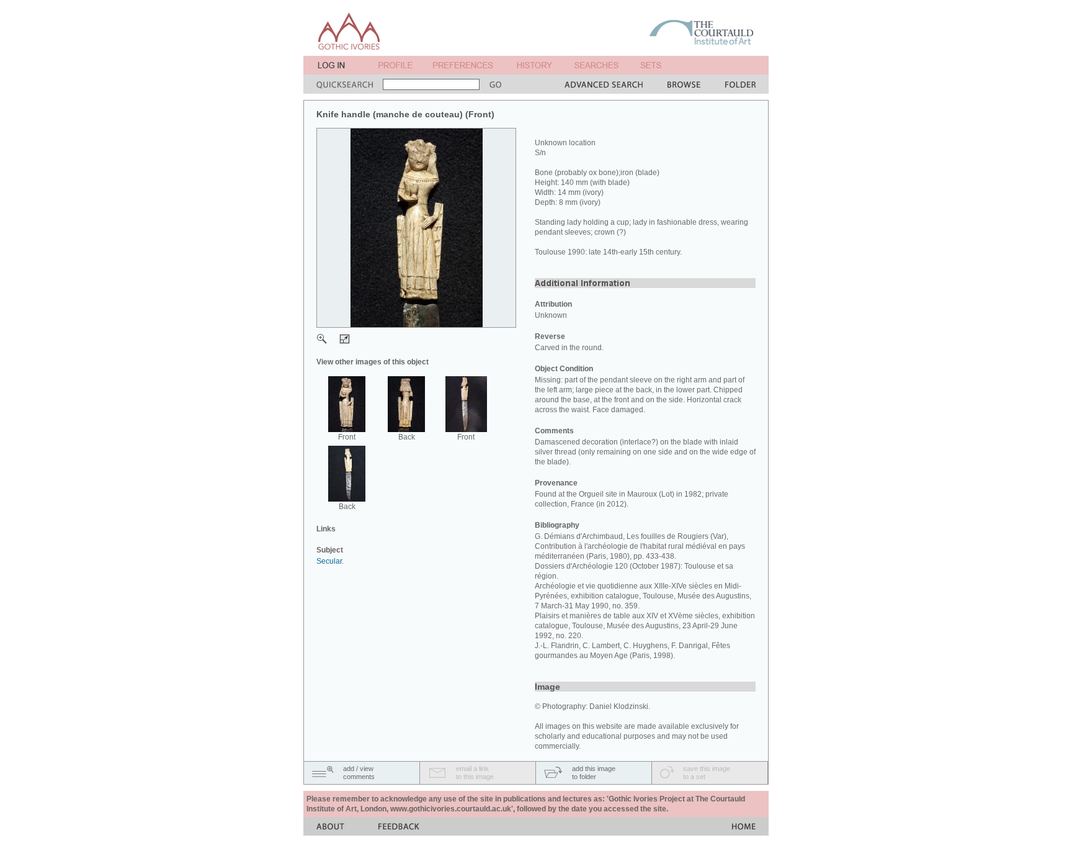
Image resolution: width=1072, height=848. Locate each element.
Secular (329, 561)
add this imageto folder (593, 772)
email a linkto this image (475, 772)
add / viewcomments (359, 772)
